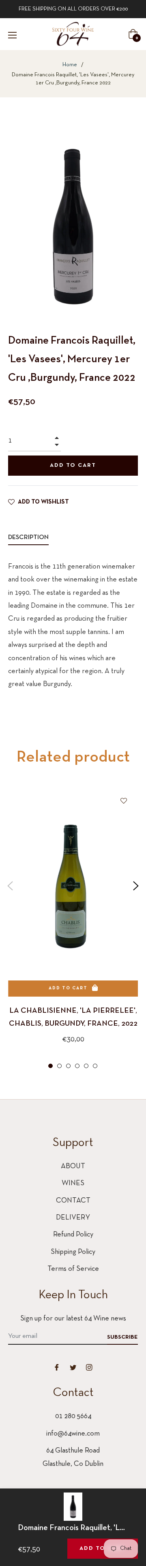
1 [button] (50, 1066)
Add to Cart (102, 1548)
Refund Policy (73, 1234)
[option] (73, 929)
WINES (73, 1183)
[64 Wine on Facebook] (57, 1367)
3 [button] (68, 1066)
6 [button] (95, 1066)
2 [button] (59, 1066)
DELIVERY (73, 1217)
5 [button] (86, 1066)
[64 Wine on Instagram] (89, 1367)
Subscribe (122, 1337)
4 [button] (77, 1066)
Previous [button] (10, 886)
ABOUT (73, 1166)
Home (69, 64)
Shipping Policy (73, 1252)
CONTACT (73, 1200)
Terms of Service (73, 1269)
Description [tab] (28, 537)
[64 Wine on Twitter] (73, 1367)
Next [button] (136, 886)
